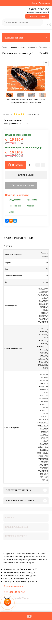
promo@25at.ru (20, 598)
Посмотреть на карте (13, 586)
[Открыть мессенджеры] (7, 603)
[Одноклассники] (11, 221)
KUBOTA (43, 316)
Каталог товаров (14, 37)
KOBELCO (42, 289)
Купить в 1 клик (26, 175)
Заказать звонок (37, 16)
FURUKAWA (43, 295)
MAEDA (43, 307)
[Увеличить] (26, 78)
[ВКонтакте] (7, 221)
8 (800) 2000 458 (39, 9)
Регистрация (44, 3)
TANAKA (43, 319)
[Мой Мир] (15, 221)
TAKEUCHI (43, 322)
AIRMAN (43, 292)
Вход (34, 3)
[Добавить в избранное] (46, 63)
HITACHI (43, 304)
